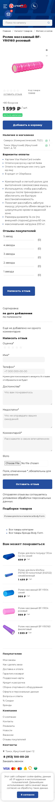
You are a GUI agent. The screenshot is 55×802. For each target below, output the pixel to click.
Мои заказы (9, 660)
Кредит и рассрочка (14, 682)
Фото (6, 456)
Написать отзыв (18, 291)
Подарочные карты (13, 678)
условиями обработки (17, 498)
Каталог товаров (23, 31)
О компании (9, 717)
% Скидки (8, 700)
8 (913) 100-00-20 (34, 6)
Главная (7, 31)
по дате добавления (17, 313)
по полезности (12, 316)
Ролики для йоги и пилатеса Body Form (24, 516)
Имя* (6, 355)
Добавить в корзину (27, 125)
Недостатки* (11, 409)
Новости (7, 730)
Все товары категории (21, 529)
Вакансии (8, 735)
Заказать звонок (13, 761)
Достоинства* (11, 386)
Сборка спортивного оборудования (22, 687)
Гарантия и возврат (13, 673)
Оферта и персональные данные (21, 691)
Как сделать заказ (12, 664)
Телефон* (9, 367)
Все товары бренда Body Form (26, 533)
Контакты (8, 721)
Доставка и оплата (13, 669)
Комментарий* (12, 432)
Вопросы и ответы (13, 696)
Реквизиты (9, 726)
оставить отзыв (13, 94)
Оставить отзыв (27, 484)
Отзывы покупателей (14, 739)
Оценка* (8, 343)
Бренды (7, 705)
